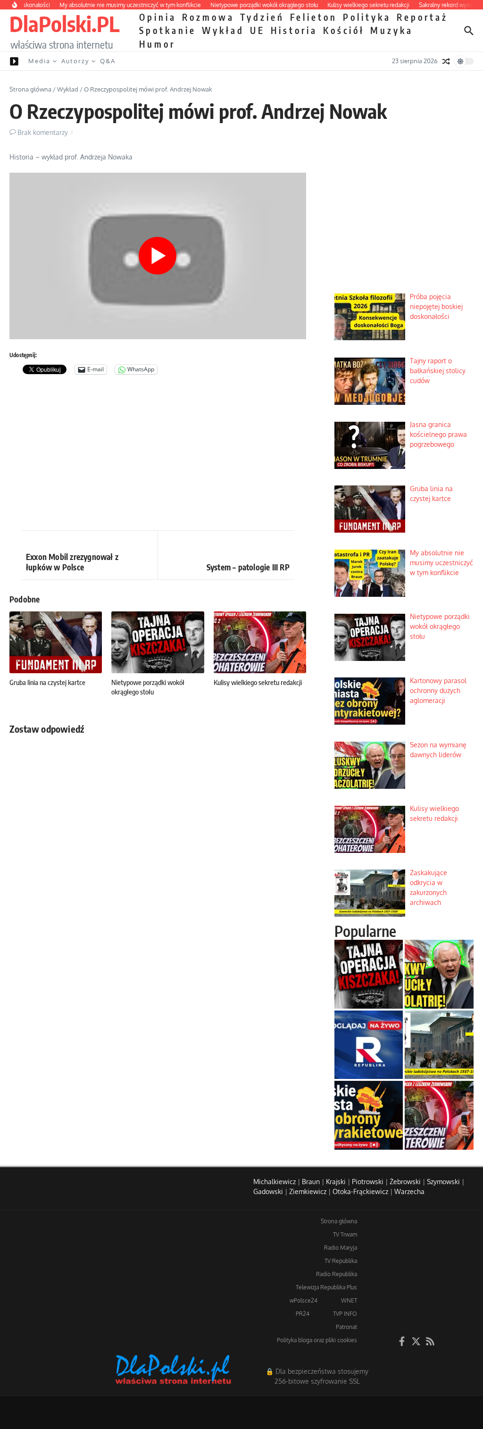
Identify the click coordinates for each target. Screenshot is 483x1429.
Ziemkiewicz (307, 1191)
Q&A (108, 61)
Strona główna (30, 89)
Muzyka (391, 30)
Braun (311, 1182)
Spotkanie (167, 30)
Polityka (367, 17)
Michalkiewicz (274, 1182)
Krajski (336, 1182)
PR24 (302, 1313)
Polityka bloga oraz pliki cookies (317, 1340)
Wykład (223, 30)
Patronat (346, 1326)
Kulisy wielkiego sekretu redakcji (258, 682)
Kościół (344, 30)
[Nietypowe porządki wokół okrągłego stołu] (368, 974)
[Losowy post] (446, 61)
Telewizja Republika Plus (326, 1287)
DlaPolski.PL (64, 23)
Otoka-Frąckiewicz (360, 1191)
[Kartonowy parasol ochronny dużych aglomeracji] (368, 1115)
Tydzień (262, 17)
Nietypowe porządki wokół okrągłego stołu (147, 687)
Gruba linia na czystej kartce (47, 682)
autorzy (75, 61)
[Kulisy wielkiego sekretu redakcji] (439, 1115)
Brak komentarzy (42, 132)
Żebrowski (405, 1182)
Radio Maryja (340, 1247)
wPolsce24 (303, 1300)
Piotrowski (367, 1182)
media (39, 61)
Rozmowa (208, 17)
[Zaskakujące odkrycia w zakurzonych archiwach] (439, 1045)
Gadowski (268, 1191)
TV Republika (341, 1260)
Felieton (313, 17)
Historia (294, 30)
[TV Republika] (368, 1045)
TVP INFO (345, 1313)
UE (257, 30)
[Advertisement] (157, 455)
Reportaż (422, 17)
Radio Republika (336, 1274)
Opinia (157, 17)
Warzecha (409, 1191)
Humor (157, 44)
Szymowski (443, 1182)
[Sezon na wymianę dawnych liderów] (439, 974)
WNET (349, 1300)
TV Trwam (345, 1234)
